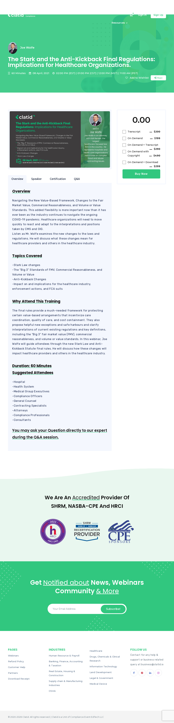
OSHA (52, 691)
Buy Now (141, 173)
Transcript (144, 131)
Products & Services (90, 7)
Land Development (101, 672)
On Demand (144, 138)
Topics (54, 7)
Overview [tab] (17, 178)
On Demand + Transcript (144, 145)
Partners (13, 673)
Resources (118, 22)
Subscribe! (113, 609)
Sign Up (158, 14)
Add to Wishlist (139, 77)
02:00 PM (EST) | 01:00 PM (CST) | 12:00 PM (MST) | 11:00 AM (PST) (96, 73)
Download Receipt (19, 678)
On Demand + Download (144, 162)
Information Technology (103, 666)
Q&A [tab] (77, 178)
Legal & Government (101, 678)
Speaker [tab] (36, 178)
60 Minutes (18, 73)
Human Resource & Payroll (64, 655)
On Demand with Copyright (144, 153)
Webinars (69, 7)
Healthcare (96, 650)
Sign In (142, 14)
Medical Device (98, 683)
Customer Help (116, 7)
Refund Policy (16, 661)
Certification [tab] (58, 178)
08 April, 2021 (40, 73)
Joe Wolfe (27, 47)
